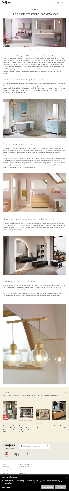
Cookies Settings (6, 487)
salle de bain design (29, 167)
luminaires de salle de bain (53, 293)
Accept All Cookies (47, 487)
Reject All (61, 487)
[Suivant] (65, 392)
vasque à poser (45, 90)
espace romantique (42, 64)
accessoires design (10, 225)
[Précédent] (61, 392)
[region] (34, 482)
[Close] (66, 477)
